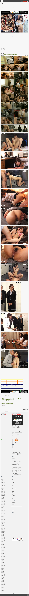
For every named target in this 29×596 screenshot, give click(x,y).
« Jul (12, 435)
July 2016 (3, 569)
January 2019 (3, 546)
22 (19, 433)
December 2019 (3, 538)
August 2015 (3, 577)
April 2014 (3, 589)
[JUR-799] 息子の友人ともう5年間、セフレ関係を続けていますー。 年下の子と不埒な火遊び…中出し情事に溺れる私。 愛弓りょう (16, 465)
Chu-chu (13, 483)
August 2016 (3, 568)
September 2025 (3, 486)
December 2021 (3, 520)
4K (12, 480)
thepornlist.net (13, 502)
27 (16, 434)
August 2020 (3, 532)
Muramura (13, 451)
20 (16, 433)
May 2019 (3, 543)
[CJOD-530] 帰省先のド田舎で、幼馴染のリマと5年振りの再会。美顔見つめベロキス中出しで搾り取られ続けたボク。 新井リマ (17, 467)
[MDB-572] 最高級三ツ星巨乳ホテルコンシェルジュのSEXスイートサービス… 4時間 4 (11, 398)
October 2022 (3, 512)
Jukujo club (13, 489)
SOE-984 (18, 452)
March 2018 (3, 554)
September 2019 (3, 540)
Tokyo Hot (13, 494)
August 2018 (3, 550)
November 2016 (3, 566)
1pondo (13, 445)
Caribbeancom (14, 446)
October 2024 (3, 494)
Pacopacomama (14, 452)
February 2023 (3, 509)
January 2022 (3, 519)
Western (19, 453)
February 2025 (3, 491)
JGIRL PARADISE (14, 488)
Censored (3, 405)
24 (12, 434)
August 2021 (3, 523)
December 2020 (3, 529)
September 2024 (3, 495)
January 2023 (3, 510)
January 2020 (3, 537)
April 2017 (3, 562)
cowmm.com (13, 508)
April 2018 (3, 553)
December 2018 (3, 547)
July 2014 (3, 587)
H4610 (12, 449)
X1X (12, 497)
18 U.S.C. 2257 (17, 593)
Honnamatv (18, 449)
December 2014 (3, 583)
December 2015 (3, 574)
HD (13, 449)
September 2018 (3, 549)
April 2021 (3, 526)
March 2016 (3, 572)
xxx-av (14, 454)
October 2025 (3, 485)
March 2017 (3, 563)
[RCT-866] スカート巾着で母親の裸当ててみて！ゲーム (8, 403)
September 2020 (3, 531)
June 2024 (3, 497)
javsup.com (13, 507)
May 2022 (3, 516)
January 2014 (3, 591)
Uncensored (15, 453)
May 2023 (3, 507)
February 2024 (3, 500)
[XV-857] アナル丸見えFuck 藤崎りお (6, 400)
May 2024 (3, 498)
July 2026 (3, 478)
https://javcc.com (3, 414)
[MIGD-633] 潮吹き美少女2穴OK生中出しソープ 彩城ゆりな (8, 399)
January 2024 (3, 501)
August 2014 (3, 586)
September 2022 (3, 513)
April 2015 (3, 580)
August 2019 (3, 541)
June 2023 (3, 506)
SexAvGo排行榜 (13, 504)
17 (12, 433)
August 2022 (3, 514)
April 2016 (3, 571)
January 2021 (3, 528)
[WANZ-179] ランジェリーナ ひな (5, 395)
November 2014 (3, 584)
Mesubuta (13, 491)
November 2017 (3, 557)
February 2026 (3, 482)
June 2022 (3, 515)
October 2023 (3, 503)
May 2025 (3, 489)
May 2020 (3, 534)
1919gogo (13, 478)
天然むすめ (17, 454)
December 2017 (3, 556)
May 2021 (3, 525)
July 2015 (3, 578)
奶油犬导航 (13, 503)
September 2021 (3, 522)
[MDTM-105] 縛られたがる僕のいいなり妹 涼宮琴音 (7, 402)
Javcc (2, 3)
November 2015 (3, 575)
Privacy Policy (13, 458)
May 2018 (3, 552)
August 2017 (3, 559)
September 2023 (3, 504)
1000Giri (15, 445)
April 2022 (3, 517)
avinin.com (13, 509)
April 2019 (3, 544)
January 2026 (3, 483)
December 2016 (3, 565)
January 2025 (3, 492)
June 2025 (3, 488)
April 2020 (3, 535)
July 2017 (3, 560)
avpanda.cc (13, 510)
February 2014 (3, 590)
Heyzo (16, 449)
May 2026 (3, 480)
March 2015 (3, 581)
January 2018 (3, 555)
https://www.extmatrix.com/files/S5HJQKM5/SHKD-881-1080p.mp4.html (9, 54)
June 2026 (3, 479)
